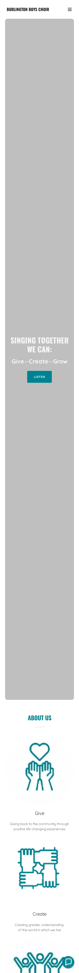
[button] (70, 9)
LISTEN (39, 377)
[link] (28, 10)
